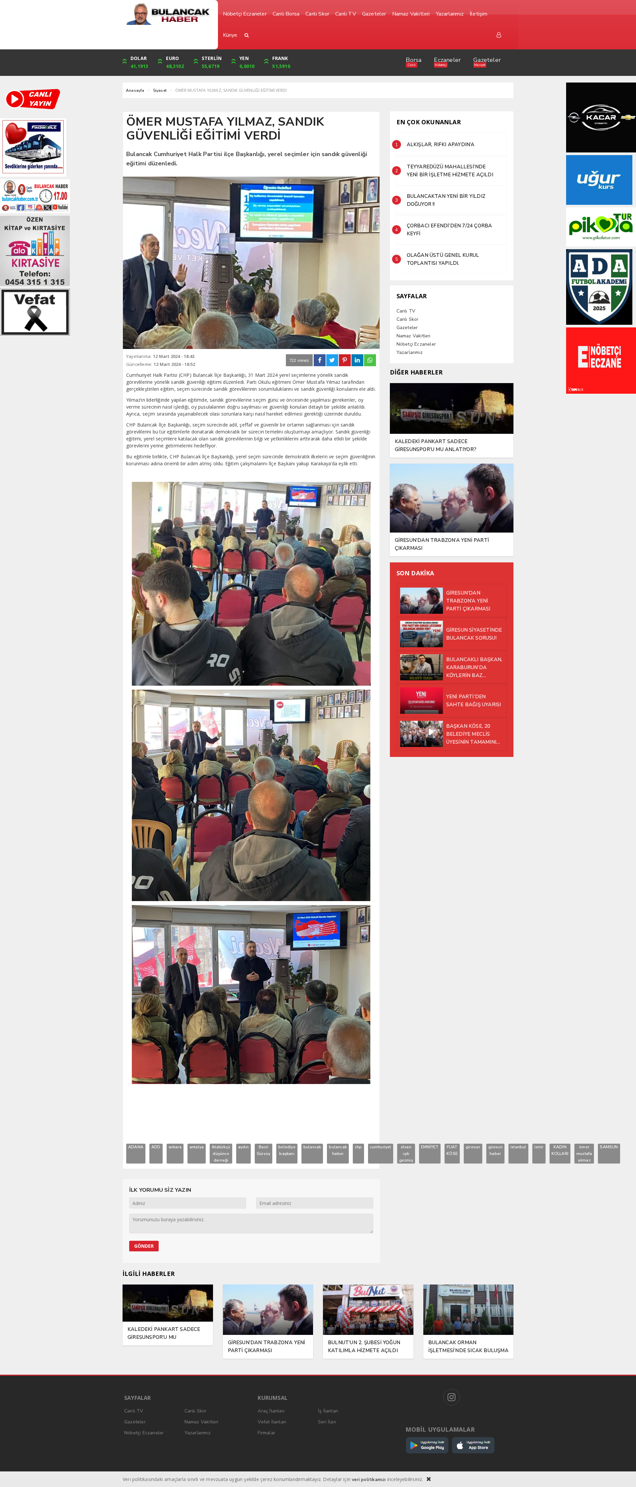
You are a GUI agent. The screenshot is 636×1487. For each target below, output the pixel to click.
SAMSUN (609, 1147)
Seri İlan (327, 1422)
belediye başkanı (286, 1150)
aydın (243, 1147)
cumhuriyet (380, 1147)
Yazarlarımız (410, 352)
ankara (175, 1147)
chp (358, 1147)
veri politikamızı (369, 1479)
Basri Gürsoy (263, 1150)
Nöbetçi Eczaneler (416, 344)
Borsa (413, 60)
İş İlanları (328, 1411)
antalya (196, 1147)
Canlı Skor (408, 319)
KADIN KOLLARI (560, 1150)
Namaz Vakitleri (414, 336)
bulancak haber (338, 1150)
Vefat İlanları (272, 1422)
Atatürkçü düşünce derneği (221, 1153)
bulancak (312, 1147)
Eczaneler (447, 60)
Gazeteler (487, 60)
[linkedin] (357, 360)
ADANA (135, 1147)
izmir (539, 1147)
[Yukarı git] (622, 1473)
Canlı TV (406, 311)
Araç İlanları (271, 1411)
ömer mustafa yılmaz (584, 1153)
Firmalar (266, 1433)
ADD (156, 1147)
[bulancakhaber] (168, 14)
